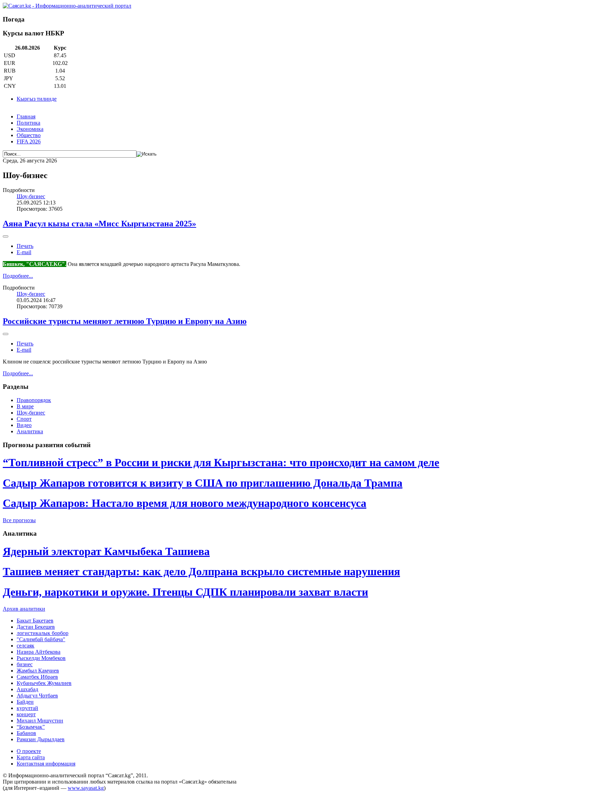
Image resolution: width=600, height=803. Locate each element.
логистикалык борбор (42, 633)
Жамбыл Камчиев (38, 671)
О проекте (29, 751)
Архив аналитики (24, 609)
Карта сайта (31, 757)
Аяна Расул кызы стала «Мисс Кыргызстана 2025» (99, 223)
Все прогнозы (19, 520)
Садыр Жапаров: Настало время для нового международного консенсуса (184, 503)
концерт (26, 714)
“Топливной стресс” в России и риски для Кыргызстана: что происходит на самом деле (221, 462)
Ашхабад (27, 689)
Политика (28, 123)
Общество (29, 135)
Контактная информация (46, 764)
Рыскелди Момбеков (41, 658)
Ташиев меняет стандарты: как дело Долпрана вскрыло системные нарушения (201, 571)
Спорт (24, 419)
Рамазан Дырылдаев (41, 739)
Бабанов (26, 733)
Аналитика (30, 431)
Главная (26, 116)
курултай (27, 708)
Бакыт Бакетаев (35, 621)
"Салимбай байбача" (41, 639)
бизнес (25, 664)
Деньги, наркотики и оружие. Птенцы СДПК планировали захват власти (185, 592)
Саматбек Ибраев (37, 677)
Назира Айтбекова (38, 652)
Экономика (30, 129)
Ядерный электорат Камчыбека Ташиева (106, 551)
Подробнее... (18, 276)
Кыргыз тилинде (37, 99)
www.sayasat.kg (86, 788)
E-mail (24, 252)
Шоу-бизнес (31, 196)
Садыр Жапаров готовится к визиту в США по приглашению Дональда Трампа (202, 483)
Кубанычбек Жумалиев (44, 683)
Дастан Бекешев (36, 627)
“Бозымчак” (31, 727)
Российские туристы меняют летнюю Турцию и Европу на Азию (125, 321)
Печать (25, 246)
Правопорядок (34, 400)
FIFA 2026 (29, 141)
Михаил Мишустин (40, 720)
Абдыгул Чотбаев (37, 696)
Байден (25, 702)
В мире (25, 406)
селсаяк (25, 646)
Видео (24, 425)
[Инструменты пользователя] (5, 236)
